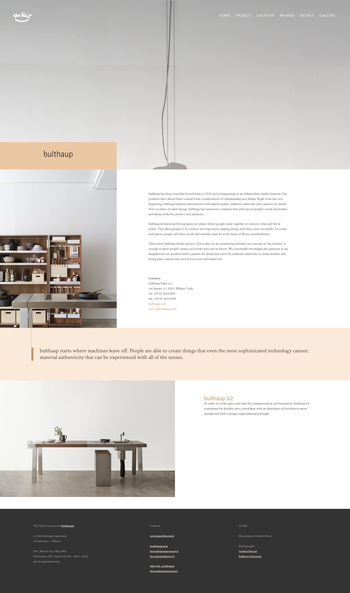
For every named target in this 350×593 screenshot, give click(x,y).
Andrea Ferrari (248, 551)
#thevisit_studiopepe (162, 566)
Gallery (327, 15)
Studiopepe (67, 526)
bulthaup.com (157, 304)
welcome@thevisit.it (162, 536)
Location (265, 15)
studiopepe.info (159, 546)
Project (243, 15)
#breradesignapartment (164, 571)
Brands (287, 15)
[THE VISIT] (22, 17)
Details (307, 15)
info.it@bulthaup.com (163, 309)
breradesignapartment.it (164, 551)
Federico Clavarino (250, 556)
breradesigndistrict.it (162, 556)
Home (224, 15)
